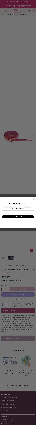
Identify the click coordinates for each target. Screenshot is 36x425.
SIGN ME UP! (18, 216)
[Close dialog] (34, 199)
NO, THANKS (18, 220)
